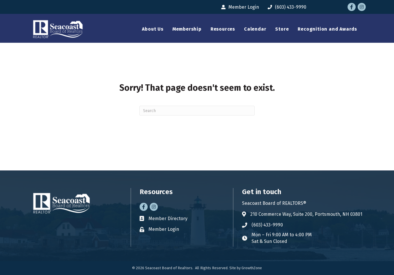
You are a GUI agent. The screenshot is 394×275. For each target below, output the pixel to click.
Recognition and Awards (327, 29)
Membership (187, 29)
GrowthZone (251, 268)
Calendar (255, 29)
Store (282, 29)
